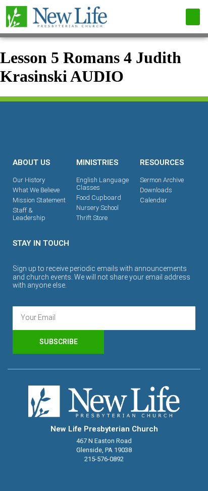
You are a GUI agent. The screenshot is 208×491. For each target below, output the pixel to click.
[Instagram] (104, 128)
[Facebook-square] (69, 128)
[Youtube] (139, 128)
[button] (193, 17)
